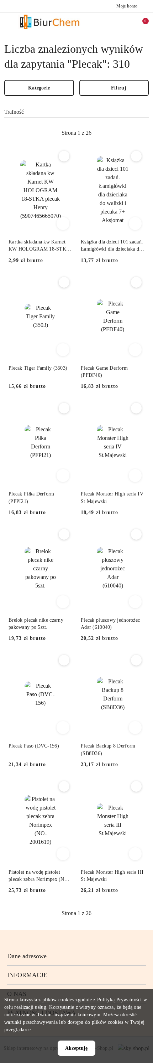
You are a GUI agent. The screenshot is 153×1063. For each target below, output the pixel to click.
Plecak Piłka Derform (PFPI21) (31, 497)
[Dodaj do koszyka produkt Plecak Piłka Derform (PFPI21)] (63, 475)
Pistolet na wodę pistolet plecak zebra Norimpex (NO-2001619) (39, 876)
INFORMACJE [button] (27, 975)
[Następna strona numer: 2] (115, 133)
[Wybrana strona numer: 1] (76, 133)
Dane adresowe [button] (27, 956)
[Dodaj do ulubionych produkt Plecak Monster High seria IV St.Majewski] (136, 408)
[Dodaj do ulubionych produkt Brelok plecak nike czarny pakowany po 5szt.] (64, 534)
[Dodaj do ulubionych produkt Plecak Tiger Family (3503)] (64, 282)
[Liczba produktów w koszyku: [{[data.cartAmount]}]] (140, 22)
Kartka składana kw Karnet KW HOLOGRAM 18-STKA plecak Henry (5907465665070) (39, 246)
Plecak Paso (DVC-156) (34, 746)
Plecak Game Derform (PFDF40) (104, 371)
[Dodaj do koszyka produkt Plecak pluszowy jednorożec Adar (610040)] (135, 601)
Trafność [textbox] (14, 112)
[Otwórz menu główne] (8, 22)
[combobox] (76, 112)
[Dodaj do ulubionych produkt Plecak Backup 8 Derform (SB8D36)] (136, 660)
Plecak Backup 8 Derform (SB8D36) (108, 749)
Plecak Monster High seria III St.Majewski (112, 875)
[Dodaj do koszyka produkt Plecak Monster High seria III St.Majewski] (135, 853)
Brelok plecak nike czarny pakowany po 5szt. (36, 623)
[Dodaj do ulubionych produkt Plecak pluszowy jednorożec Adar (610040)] (136, 534)
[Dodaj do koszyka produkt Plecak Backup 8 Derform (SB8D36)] (135, 727)
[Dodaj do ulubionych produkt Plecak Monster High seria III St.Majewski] (136, 786)
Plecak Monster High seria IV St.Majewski (112, 497)
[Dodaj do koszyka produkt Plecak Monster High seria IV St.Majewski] (135, 475)
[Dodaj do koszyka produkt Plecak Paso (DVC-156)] (63, 727)
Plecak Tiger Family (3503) (38, 368)
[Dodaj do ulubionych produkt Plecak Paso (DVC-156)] (64, 660)
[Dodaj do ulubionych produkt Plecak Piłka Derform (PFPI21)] (64, 408)
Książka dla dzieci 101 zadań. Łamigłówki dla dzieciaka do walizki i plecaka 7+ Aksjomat (112, 246)
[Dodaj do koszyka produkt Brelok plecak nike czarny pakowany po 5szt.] (63, 601)
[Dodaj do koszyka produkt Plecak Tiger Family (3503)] (63, 349)
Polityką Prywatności (119, 999)
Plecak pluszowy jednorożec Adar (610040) (110, 623)
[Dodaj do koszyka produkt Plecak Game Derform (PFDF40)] (135, 349)
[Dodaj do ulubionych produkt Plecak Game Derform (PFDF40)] (136, 282)
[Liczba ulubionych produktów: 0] (126, 22)
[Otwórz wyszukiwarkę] (111, 22)
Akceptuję (76, 1048)
